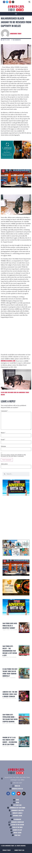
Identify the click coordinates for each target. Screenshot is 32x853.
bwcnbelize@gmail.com (8, 361)
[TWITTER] (7, 2)
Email (3, 439)
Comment (4, 411)
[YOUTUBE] (10, 2)
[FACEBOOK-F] (4, 2)
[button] (29, 2)
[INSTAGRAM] (13, 2)
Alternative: (4, 464)
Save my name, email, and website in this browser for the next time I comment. (13, 455)
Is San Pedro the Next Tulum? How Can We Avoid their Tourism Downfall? (10, 672)
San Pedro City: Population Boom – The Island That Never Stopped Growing (10, 718)
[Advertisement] (16, 334)
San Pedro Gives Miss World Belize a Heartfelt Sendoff (10, 625)
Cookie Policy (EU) (19, 850)
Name (3, 432)
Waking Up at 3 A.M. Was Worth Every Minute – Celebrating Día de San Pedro (10, 740)
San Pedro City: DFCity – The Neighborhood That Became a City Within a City (10, 650)
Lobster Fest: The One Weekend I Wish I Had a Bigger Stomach (10, 694)
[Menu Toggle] (16, 14)
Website (3, 446)
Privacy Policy (7, 850)
